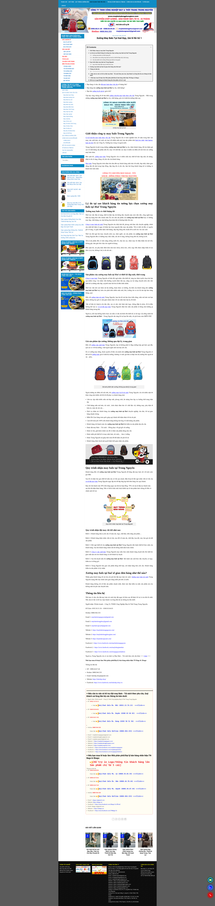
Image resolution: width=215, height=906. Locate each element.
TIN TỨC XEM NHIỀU (67, 150)
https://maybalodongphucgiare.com (122, 884)
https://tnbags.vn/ (99, 808)
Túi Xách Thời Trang (68, 61)
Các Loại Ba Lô (66, 39)
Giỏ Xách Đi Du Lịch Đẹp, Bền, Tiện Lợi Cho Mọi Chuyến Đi (72, 215)
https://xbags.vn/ (97, 802)
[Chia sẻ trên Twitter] (116, 819)
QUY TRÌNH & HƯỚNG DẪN (82, 2)
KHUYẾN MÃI (66, 142)
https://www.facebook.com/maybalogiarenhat (109, 647)
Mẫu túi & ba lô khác (68, 64)
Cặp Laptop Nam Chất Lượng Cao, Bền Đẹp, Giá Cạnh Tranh (72, 226)
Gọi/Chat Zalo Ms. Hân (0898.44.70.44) (116, 781)
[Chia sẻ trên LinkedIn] (125, 819)
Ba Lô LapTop (67, 42)
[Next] (153, 845)
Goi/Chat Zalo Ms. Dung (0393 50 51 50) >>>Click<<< (122, 721)
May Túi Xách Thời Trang (69, 123)
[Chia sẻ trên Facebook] (113, 819)
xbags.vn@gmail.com (99, 800)
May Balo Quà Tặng (68, 95)
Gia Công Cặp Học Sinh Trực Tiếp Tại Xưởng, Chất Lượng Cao (72, 236)
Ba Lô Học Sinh (67, 44)
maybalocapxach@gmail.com (119, 875)
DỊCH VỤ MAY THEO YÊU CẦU (97, 2)
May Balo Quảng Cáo (68, 97)
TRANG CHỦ (64, 2)
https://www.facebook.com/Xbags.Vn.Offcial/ (108, 804)
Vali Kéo (64, 56)
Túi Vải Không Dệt (68, 68)
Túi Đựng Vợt (67, 73)
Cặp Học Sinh (67, 54)
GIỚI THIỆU (71, 2)
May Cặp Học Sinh (68, 111)
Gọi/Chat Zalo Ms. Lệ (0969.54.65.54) (115, 774)
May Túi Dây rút (67, 128)
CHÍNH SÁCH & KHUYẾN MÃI (133, 2)
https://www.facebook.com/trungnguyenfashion (109, 652)
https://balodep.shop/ (99, 679)
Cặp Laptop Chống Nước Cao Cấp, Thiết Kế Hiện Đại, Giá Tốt (71, 220)
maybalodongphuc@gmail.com (119, 879)
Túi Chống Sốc (67, 71)
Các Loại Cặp (66, 49)
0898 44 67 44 (94, 785)
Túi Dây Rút (66, 78)
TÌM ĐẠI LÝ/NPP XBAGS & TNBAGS (116, 2)
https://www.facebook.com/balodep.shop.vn (108, 682)
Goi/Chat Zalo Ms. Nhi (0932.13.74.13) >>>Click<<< (122, 705)
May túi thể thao (67, 133)
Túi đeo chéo (67, 66)
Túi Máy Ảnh (67, 75)
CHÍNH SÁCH (66, 140)
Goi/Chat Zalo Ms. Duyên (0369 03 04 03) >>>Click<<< (123, 713)
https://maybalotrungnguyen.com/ (103, 630)
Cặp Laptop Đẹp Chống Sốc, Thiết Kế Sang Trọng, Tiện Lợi (72, 231)
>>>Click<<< (138, 731)
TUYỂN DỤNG (145, 2)
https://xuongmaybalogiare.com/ (121, 880)
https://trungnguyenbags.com (121, 887)
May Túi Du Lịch (67, 121)
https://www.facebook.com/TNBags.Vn (106, 810)
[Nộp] (82, 160)
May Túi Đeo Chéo (68, 126)
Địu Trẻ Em (66, 80)
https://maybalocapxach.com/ (102, 639)
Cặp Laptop (66, 51)
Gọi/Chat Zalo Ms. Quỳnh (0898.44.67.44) (117, 789)
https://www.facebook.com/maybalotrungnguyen (110, 643)
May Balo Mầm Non (68, 107)
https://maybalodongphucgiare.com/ (104, 634)
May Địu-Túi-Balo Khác (69, 130)
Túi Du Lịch (65, 59)
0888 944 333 (97, 727)
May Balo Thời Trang (68, 109)
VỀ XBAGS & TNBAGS (67, 147)
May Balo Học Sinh (68, 104)
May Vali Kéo (66, 119)
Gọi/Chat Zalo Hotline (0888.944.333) (115, 731)
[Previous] (85, 845)
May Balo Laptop (67, 102)
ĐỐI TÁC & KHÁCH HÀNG (68, 145)
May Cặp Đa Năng (68, 116)
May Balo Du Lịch (67, 99)
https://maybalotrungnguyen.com (121, 886)
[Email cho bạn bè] (119, 819)
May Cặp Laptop (67, 114)
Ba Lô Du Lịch (67, 47)
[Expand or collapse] (151, 47)
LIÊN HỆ (63, 5)
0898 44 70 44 (94, 778)
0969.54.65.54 (94, 770)
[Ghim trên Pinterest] (122, 819)
